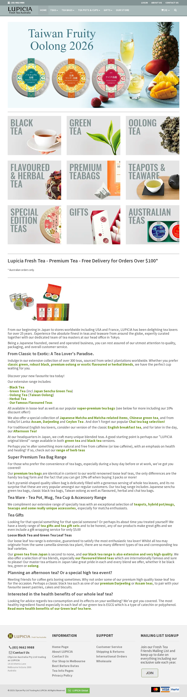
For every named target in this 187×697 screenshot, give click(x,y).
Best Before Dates (65, 666)
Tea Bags (67, 10)
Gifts (107, 10)
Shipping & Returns (110, 652)
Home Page (60, 647)
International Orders (111, 656)
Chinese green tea (143, 418)
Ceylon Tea (74, 421)
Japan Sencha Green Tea (53, 391)
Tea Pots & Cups (88, 10)
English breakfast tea (124, 427)
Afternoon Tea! (25, 431)
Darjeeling (51, 421)
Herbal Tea (17, 399)
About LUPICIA (62, 652)
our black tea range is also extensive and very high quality (127, 554)
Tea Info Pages (62, 671)
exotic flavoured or (96, 364)
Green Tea (17, 391)
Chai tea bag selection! (147, 421)
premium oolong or (66, 364)
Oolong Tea (18, 395)
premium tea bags (28, 473)
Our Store (122, 10)
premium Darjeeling (115, 583)
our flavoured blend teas (94, 558)
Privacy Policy (62, 675)
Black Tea (16, 387)
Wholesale (103, 661)
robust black (39, 364)
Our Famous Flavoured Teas (30, 402)
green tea (72, 440)
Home (43, 10)
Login (144, 2)
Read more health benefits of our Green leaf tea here (49, 608)
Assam (36, 421)
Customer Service (109, 647)
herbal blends (122, 364)
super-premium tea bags (96, 408)
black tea (94, 440)
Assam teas (144, 583)
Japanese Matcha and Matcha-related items (94, 418)
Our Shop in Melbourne (68, 661)
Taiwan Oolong (41, 395)
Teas (53, 10)
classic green (18, 364)
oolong (33, 565)
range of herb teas (70, 450)
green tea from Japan (30, 554)
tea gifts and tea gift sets (60, 525)
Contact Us (60, 656)
